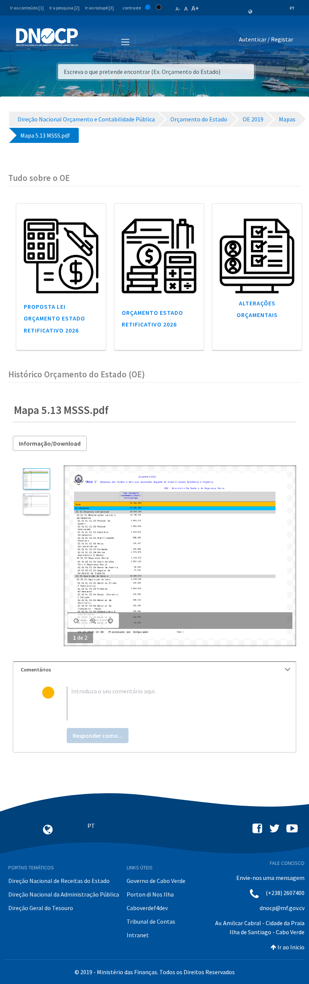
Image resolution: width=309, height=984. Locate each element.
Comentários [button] (36, 669)
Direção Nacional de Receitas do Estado (59, 880)
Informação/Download (50, 443)
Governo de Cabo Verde (156, 880)
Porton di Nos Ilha (150, 894)
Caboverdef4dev (147, 908)
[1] (36, 478)
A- (178, 8)
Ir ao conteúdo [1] (27, 8)
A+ (195, 8)
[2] (36, 504)
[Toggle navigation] (88, 40)
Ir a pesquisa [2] (64, 8)
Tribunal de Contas (151, 921)
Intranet (138, 935)
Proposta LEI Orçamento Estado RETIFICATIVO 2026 (54, 318)
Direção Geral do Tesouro (40, 908)
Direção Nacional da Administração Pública (63, 894)
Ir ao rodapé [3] (99, 8)
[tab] (154, 669)
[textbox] (167, 703)
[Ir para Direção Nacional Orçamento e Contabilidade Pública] (47, 37)
